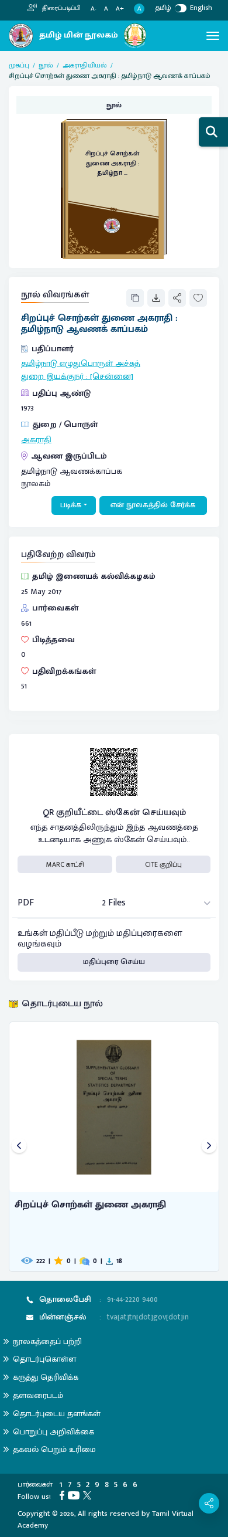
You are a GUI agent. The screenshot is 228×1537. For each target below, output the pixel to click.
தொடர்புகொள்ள (44, 1359)
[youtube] (75, 1494)
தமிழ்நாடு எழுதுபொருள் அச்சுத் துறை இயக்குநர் (80, 370)
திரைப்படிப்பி (60, 8)
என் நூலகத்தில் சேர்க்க (153, 504)
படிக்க (71, 504)
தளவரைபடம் (38, 1395)
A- (93, 9)
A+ (120, 9)
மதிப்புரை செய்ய (114, 961)
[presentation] (19, 1146)
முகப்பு (19, 65)
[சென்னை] (111, 376)
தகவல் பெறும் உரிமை (54, 1449)
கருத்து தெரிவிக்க (45, 1377)
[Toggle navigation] (212, 35)
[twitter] (89, 1494)
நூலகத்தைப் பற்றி (47, 1341)
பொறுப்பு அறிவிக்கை (53, 1432)
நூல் (46, 65)
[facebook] (64, 1494)
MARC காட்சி (65, 864)
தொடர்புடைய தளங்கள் (57, 1413)
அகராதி (36, 440)
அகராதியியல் (85, 65)
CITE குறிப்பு (163, 864)
